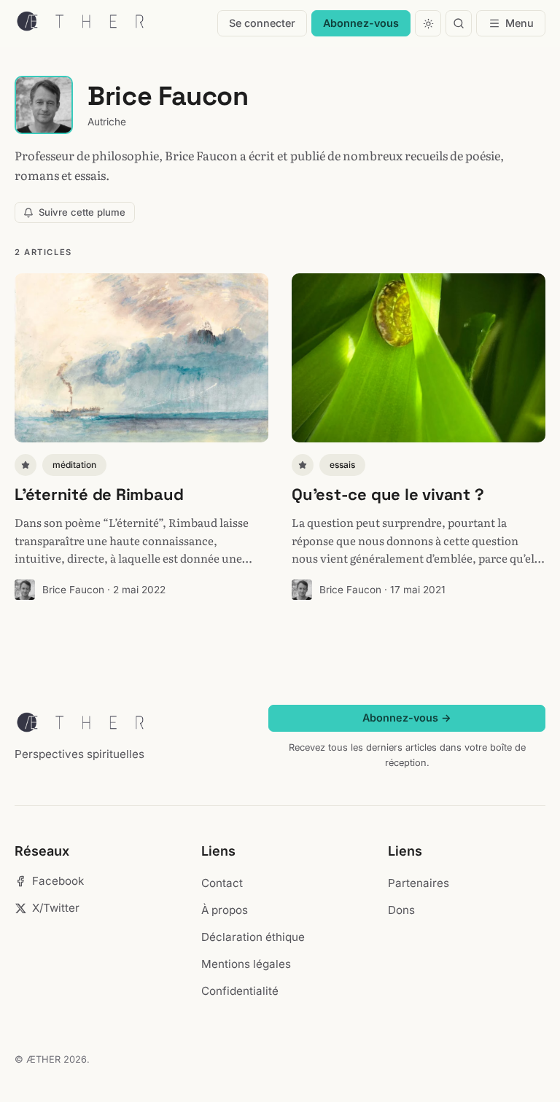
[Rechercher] (459, 23)
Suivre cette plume (82, 212)
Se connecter (262, 23)
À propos (224, 910)
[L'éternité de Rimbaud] (141, 357)
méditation (74, 464)
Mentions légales (246, 964)
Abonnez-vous (361, 23)
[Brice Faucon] (25, 589)
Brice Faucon (73, 589)
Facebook (58, 881)
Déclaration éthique (253, 937)
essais (342, 464)
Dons (401, 910)
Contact (222, 883)
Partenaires (418, 883)
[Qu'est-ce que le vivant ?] (418, 357)
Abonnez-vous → (406, 717)
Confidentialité (240, 991)
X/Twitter (55, 908)
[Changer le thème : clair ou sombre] (428, 23)
